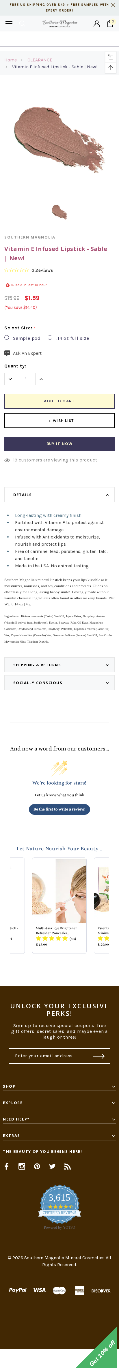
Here (106, 39)
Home (10, 60)
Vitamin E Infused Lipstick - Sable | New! (54, 67)
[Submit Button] (99, 1056)
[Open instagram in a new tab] (21, 1166)
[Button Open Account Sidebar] (97, 23)
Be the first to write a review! (59, 809)
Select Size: (19, 328)
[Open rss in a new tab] (67, 1166)
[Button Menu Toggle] (9, 23)
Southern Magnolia (29, 237)
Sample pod (27, 338)
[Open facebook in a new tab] (6, 1166)
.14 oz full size (72, 338)
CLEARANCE (39, 60)
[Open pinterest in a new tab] (37, 1166)
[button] (59, 1359)
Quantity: (15, 366)
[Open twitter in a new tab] (52, 1166)
